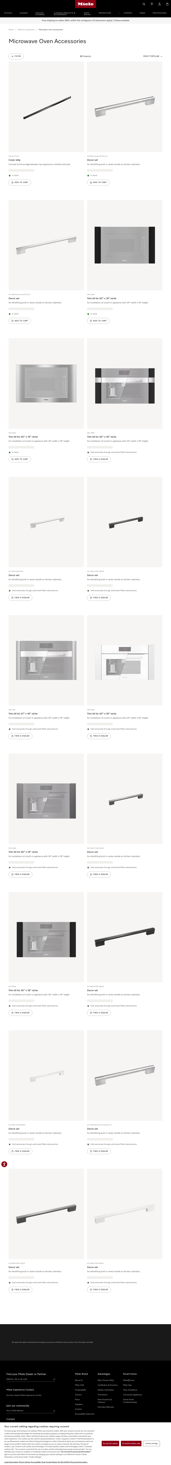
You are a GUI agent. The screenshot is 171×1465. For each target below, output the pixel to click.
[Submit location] (54, 1380)
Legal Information (11, 1462)
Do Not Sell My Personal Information (73, 1462)
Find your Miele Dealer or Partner (26, 1374)
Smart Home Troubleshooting (130, 1401)
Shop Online (87, 14)
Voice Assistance (130, 1390)
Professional (160, 13)
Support (128, 13)
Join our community (17, 1405)
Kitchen (8, 13)
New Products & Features (105, 1401)
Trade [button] (142, 13)
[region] (85, 1443)
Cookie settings (151, 1443)
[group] (46, 128)
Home (11, 30)
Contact (78, 1409)
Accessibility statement (84, 1414)
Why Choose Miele (106, 1380)
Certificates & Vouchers (108, 1385)
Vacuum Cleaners (40, 14)
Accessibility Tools (38, 1462)
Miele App (127, 1385)
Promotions (105, 13)
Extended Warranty (106, 1407)
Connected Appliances (132, 1395)
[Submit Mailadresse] (54, 1411)
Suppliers (79, 1404)
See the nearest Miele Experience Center (24, 1395)
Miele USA (79, 1385)
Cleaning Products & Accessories (64, 14)
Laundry (24, 13)
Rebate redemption (106, 1390)
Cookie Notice (51, 1462)
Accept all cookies (110, 1443)
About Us (79, 1380)
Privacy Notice (24, 1462)
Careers (78, 1395)
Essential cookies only (131, 1443)
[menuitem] (9, 12)
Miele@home (129, 1380)
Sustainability (80, 1390)
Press (77, 1400)
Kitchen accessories (26, 30)
